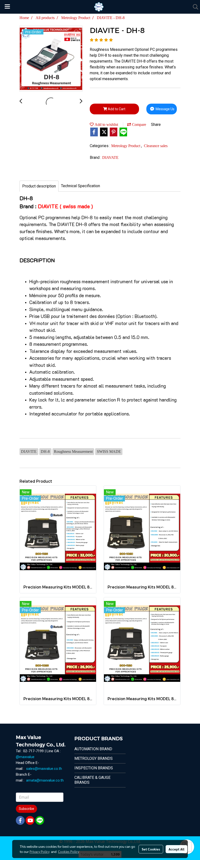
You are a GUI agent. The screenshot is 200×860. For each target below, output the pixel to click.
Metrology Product (126, 146)
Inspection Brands (93, 768)
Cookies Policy (68, 851)
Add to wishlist (106, 124)
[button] (194, 7)
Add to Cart (116, 109)
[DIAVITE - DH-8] (51, 59)
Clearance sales (156, 146)
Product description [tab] (39, 186)
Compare (138, 124)
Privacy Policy (40, 851)
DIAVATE (110, 157)
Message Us (164, 109)
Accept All (176, 849)
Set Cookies (151, 849)
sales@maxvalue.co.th (44, 768)
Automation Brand (93, 749)
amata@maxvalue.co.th (45, 780)
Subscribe (26, 809)
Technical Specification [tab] (80, 186)
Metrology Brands (93, 758)
